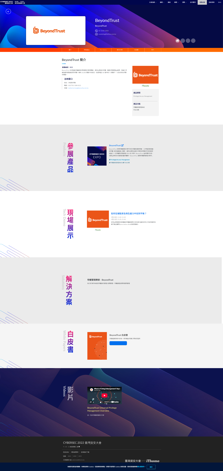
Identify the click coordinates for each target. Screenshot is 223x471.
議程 (161, 2)
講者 (169, 2)
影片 (152, 50)
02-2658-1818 (103, 31)
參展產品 (86, 50)
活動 (183, 2)
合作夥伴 (193, 2)
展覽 (175, 2)
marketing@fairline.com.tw (107, 34)
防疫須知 (212, 2)
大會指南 (152, 2)
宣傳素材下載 (85, 452)
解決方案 (120, 50)
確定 (151, 467)
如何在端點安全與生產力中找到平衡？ (129, 214)
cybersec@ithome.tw (78, 460)
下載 (117, 343)
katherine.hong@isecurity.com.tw (78, 88)
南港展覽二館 (74, 446)
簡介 (70, 50)
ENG (219, 2)
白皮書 (136, 50)
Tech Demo (103, 50)
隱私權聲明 (140, 466)
